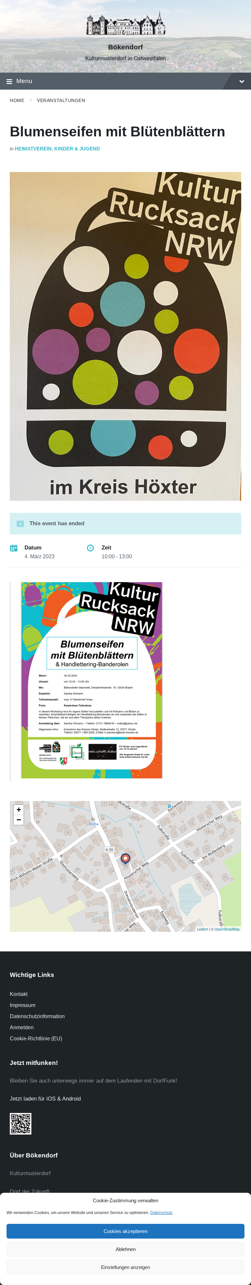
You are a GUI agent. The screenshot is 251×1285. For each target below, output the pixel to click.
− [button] (19, 820)
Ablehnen (126, 1249)
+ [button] (19, 810)
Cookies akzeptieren (125, 1231)
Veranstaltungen (61, 100)
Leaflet (202, 928)
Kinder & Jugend (77, 148)
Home (17, 100)
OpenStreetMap (227, 928)
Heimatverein (33, 148)
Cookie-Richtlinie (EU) (36, 1038)
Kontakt (18, 994)
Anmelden (22, 1027)
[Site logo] (125, 36)
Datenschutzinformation (37, 1016)
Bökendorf (125, 47)
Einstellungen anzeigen (125, 1267)
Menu (24, 81)
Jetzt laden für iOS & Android (45, 1099)
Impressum (22, 1005)
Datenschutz (161, 1212)
